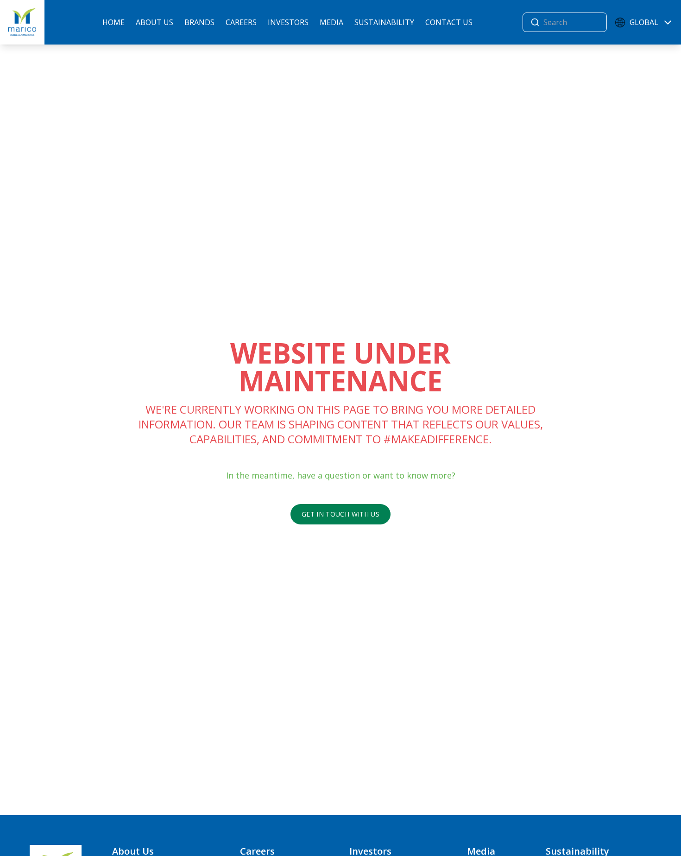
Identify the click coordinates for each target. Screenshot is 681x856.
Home (113, 22)
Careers (241, 22)
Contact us (449, 22)
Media (331, 22)
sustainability (384, 22)
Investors (288, 22)
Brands (199, 22)
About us (154, 22)
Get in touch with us (340, 514)
